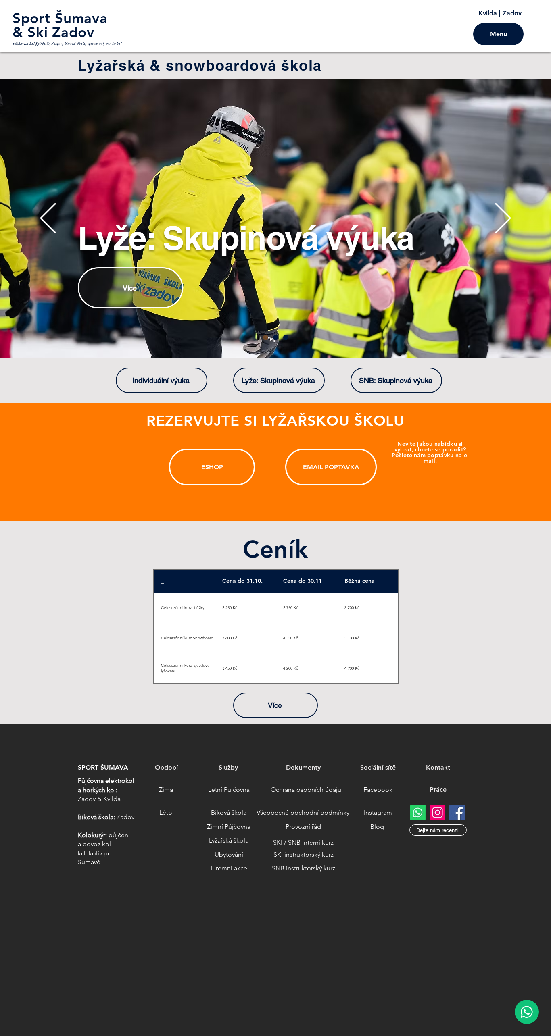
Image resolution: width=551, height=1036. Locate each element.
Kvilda (487, 13)
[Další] (503, 218)
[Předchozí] (48, 218)
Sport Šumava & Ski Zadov (60, 25)
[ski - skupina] (265, 337)
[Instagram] (437, 812)
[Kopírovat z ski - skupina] (275, 337)
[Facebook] (457, 812)
